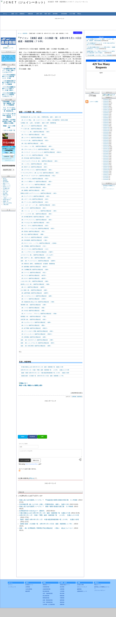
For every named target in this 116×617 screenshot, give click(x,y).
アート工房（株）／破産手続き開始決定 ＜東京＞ (34, 128)
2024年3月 (106, 103)
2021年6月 (106, 156)
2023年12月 (106, 108)
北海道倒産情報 (46, 589)
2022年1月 (106, 145)
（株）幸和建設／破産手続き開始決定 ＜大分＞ (34, 246)
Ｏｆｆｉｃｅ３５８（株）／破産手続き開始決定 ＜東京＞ (36, 214)
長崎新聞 (5, 180)
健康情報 (79, 589)
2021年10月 (106, 150)
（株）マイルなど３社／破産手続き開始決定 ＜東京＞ (35, 222)
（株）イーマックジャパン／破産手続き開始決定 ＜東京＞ (36, 219)
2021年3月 (106, 161)
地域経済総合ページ (65, 584)
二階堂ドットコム (7, 198)
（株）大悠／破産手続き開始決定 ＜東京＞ (32, 143)
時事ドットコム (7, 185)
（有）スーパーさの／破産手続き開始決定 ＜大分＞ (35, 249)
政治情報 (62, 586)
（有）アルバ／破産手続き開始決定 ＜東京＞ (33, 134)
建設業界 (27, 591)
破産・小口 (14, 13)
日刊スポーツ (6, 190)
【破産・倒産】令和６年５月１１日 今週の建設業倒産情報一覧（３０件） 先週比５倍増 (45, 372)
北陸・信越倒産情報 (47, 593)
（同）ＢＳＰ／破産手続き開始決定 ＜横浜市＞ (34, 278)
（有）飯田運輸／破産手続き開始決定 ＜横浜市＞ (34, 266)
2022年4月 (106, 140)
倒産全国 (30, 13)
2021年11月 (106, 148)
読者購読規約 (6, 156)
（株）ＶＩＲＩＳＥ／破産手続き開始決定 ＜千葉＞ (35, 155)
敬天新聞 (5, 193)
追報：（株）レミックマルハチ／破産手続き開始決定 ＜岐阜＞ (38, 343)
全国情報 (62, 589)
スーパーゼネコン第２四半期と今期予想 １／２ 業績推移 (8, 115)
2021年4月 (106, 160)
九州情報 (62, 591)
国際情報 (62, 604)
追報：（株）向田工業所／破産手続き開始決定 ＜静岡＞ (36, 345)
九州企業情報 (28, 589)
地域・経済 (47, 13)
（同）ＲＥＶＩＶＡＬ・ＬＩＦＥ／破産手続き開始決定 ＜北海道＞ (39, 243)
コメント (77, 32)
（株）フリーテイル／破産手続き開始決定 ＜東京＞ (35, 178)
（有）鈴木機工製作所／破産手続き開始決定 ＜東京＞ (35, 216)
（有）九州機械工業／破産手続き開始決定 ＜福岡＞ (35, 269)
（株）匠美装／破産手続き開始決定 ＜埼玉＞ (33, 231)
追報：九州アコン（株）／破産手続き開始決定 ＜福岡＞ (36, 257)
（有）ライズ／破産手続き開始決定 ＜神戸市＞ (34, 275)
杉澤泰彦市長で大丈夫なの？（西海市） (32, 511)
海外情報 (55, 13)
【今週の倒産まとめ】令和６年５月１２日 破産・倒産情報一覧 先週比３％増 (42, 367)
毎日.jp (4, 178)
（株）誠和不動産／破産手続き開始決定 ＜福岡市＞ (35, 293)
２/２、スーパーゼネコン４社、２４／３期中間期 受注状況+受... (8, 109)
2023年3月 (106, 122)
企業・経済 (39, 13)
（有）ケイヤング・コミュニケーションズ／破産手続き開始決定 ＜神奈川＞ (41, 152)
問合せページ (97, 584)
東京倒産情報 (46, 595)
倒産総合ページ (46, 584)
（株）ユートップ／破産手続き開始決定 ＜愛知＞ (34, 126)
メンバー (5, 196)
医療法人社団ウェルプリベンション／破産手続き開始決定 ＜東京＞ (39, 193)
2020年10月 (106, 169)
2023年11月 (106, 109)
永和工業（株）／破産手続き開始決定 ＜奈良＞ (34, 319)
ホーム (5, 13)
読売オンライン (7, 186)
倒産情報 (25, 33)
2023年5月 (106, 119)
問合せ (79, 13)
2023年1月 (106, 125)
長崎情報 (62, 602)
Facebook (32, 436)
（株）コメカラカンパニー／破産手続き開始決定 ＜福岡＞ (36, 296)
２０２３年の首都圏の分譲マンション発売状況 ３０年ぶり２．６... (8, 94)
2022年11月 (106, 129)
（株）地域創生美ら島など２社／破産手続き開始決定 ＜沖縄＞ (38, 302)
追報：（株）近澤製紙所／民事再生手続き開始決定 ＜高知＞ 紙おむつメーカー (46, 528)
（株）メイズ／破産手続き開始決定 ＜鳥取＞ (33, 307)
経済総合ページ (29, 584)
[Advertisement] (59, 23)
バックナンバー (8, 158)
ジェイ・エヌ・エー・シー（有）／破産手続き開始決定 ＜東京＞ (38, 205)
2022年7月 (106, 135)
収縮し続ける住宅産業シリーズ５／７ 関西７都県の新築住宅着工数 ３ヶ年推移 (46, 506)
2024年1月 (106, 106)
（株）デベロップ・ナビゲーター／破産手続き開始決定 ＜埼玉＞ (38, 175)
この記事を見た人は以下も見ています (30, 496)
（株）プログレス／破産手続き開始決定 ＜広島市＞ (35, 237)
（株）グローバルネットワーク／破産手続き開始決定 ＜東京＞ (38, 149)
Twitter (23, 436)
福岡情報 (62, 600)
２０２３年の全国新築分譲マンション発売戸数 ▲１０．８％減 (8, 76)
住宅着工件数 (80, 584)
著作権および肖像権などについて (102, 587)
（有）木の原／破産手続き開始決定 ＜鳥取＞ (33, 310)
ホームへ (10, 584)
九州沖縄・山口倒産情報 (49, 604)
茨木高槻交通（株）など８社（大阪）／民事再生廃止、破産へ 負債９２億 (41, 117)
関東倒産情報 (46, 597)
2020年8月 (106, 173)
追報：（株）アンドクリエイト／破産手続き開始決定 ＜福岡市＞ (38, 260)
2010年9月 (106, 179)
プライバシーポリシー (108, 189)
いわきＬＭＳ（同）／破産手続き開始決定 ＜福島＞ (35, 281)
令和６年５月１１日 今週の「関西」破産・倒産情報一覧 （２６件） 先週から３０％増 (45, 370)
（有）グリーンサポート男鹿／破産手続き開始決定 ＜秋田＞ (37, 331)
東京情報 (62, 593)
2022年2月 (106, 143)
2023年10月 (106, 111)
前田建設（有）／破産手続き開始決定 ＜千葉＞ (34, 316)
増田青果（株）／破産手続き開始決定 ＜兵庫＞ (34, 304)
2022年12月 (106, 127)
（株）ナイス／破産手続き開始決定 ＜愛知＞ (33, 325)
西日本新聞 (5, 181)
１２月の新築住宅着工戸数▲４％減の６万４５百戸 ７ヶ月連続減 (8, 82)
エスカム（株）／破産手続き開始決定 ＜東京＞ (34, 187)
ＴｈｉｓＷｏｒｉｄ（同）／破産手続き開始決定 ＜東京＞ (36, 146)
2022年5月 (106, 138)
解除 (11, 152)
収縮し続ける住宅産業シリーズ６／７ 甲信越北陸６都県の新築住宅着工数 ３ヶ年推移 (48, 500)
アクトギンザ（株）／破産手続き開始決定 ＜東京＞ (35, 140)
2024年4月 (106, 101)
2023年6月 (106, 117)
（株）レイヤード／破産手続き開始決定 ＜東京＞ (34, 137)
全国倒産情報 (46, 586)
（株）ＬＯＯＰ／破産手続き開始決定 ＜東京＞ (34, 208)
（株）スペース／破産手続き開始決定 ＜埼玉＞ (34, 272)
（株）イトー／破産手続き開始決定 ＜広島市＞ (34, 299)
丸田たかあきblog (7, 203)
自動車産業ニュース (82, 591)
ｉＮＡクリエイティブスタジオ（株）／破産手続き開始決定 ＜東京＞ (39, 161)
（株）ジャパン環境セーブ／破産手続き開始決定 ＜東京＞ (36, 181)
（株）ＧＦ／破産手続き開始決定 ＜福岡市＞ (33, 287)
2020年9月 (106, 171)
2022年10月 (106, 130)
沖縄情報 (62, 597)
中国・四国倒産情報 (47, 602)
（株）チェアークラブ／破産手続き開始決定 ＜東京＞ (35, 196)
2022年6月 (106, 137)
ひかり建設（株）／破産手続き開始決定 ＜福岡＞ (34, 290)
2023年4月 (106, 121)
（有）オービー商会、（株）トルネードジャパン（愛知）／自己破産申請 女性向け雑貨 (44, 120)
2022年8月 (106, 134)
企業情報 (74, 396)
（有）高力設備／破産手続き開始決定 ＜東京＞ (34, 158)
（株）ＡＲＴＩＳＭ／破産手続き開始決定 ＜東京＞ (35, 199)
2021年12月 (106, 147)
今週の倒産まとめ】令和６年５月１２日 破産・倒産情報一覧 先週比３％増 (44, 513)
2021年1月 (106, 164)
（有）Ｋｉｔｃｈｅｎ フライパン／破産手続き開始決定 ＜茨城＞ (39, 313)
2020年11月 (106, 168)
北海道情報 (64, 13)
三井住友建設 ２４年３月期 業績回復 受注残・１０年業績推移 (9, 103)
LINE (42, 436)
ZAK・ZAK (5, 191)
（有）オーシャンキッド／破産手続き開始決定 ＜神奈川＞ (36, 334)
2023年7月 (106, 116)
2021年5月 (106, 158)
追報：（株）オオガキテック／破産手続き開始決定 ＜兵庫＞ (37, 340)
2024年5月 (106, 99)
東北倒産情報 (46, 591)
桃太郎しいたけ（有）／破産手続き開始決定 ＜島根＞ (35, 284)
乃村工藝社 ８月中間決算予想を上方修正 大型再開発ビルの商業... (8, 121)
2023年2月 (106, 124)
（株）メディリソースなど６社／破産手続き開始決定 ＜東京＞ (38, 228)
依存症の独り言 (7, 199)
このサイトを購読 (93, 101)
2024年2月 (106, 104)
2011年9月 (106, 177)
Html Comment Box (31, 464)
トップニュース (12, 586)
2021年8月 (106, 153)
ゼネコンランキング (82, 586)
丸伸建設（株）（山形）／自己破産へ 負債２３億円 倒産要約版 (38, 123)
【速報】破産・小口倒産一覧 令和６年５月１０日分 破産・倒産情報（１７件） (42, 375)
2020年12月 (106, 166)
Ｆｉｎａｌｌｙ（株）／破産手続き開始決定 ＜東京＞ (35, 131)
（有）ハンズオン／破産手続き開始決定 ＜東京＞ (34, 164)
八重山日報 (5, 204)
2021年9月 (106, 151)
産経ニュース (6, 183)
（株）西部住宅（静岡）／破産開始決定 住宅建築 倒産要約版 (38, 263)
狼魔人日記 (5, 194)
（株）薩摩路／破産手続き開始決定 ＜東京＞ (33, 190)
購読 (7, 152)
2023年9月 (106, 112)
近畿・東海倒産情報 (47, 600)
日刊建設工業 (6, 188)
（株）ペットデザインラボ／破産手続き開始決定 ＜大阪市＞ (37, 252)
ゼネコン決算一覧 (9, 130)
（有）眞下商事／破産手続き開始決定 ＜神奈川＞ (34, 328)
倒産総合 (22, 13)
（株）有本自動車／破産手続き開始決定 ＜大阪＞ (34, 240)
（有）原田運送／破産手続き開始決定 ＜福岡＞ (34, 337)
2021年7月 (106, 155)
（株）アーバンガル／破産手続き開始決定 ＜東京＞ (35, 202)
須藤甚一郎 (5, 201)
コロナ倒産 (72, 13)
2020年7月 (106, 174)
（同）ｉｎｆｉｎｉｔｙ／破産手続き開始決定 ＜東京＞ (36, 184)
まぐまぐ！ (12, 160)
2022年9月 (106, 132)
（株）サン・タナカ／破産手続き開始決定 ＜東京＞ (35, 225)
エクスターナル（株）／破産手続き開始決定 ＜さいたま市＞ (37, 255)
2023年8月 (106, 114)
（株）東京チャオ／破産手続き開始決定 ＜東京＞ (34, 167)
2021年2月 (106, 163)
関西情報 (62, 595)
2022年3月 (106, 142)
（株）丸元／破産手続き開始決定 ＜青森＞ (32, 234)
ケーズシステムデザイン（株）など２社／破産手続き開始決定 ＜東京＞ (40, 172)
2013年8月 (106, 176)
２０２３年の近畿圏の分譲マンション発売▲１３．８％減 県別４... (8, 88)
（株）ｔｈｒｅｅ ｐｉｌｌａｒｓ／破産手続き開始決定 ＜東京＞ (39, 211)
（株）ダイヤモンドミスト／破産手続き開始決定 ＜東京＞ (36, 169)
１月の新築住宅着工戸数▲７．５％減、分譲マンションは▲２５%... (8, 70)
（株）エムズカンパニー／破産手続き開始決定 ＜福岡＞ (36, 322)
